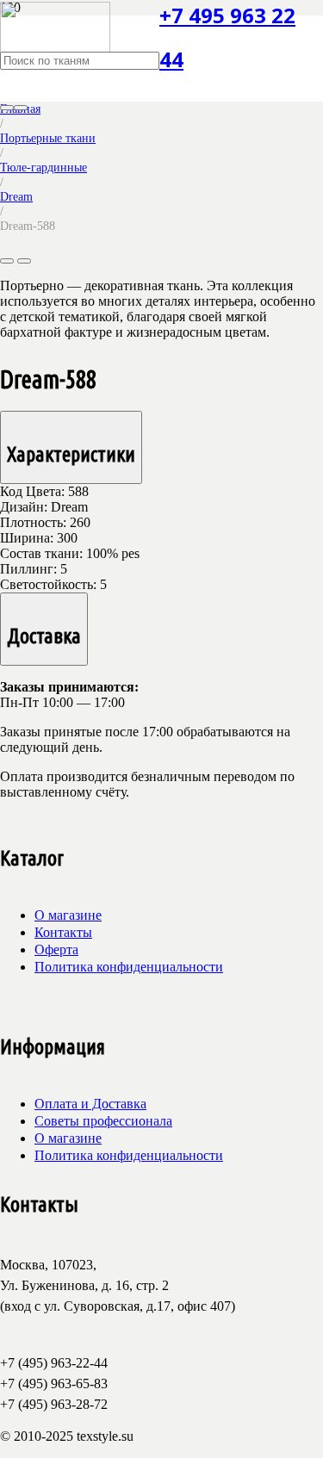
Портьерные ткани (48, 138)
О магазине (68, 915)
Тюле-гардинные (43, 167)
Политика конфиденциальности (128, 966)
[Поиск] (7, 107)
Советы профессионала (103, 1121)
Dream (16, 196)
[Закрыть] (21, 107)
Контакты (63, 932)
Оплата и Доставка (90, 1103)
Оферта (56, 949)
